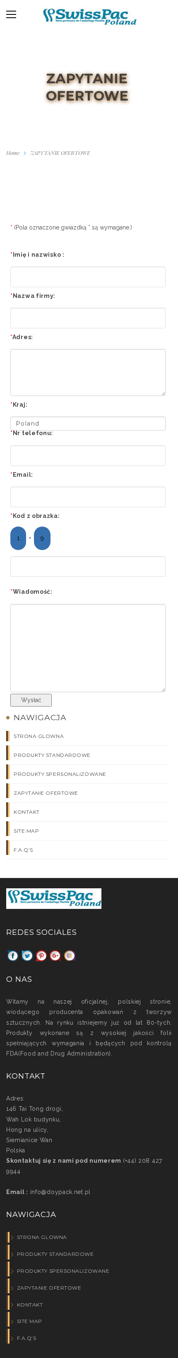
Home (13, 152)
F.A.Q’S (23, 850)
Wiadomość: (31, 591)
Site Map (26, 831)
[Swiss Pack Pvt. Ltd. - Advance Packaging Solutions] (89, 19)
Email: (21, 474)
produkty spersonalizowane (60, 774)
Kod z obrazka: (35, 516)
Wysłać (31, 700)
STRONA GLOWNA (39, 736)
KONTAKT (27, 812)
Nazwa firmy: (32, 296)
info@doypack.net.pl (59, 1192)
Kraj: (18, 404)
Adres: (21, 337)
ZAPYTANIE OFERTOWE (46, 793)
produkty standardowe (52, 755)
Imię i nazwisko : (37, 254)
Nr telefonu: (31, 433)
